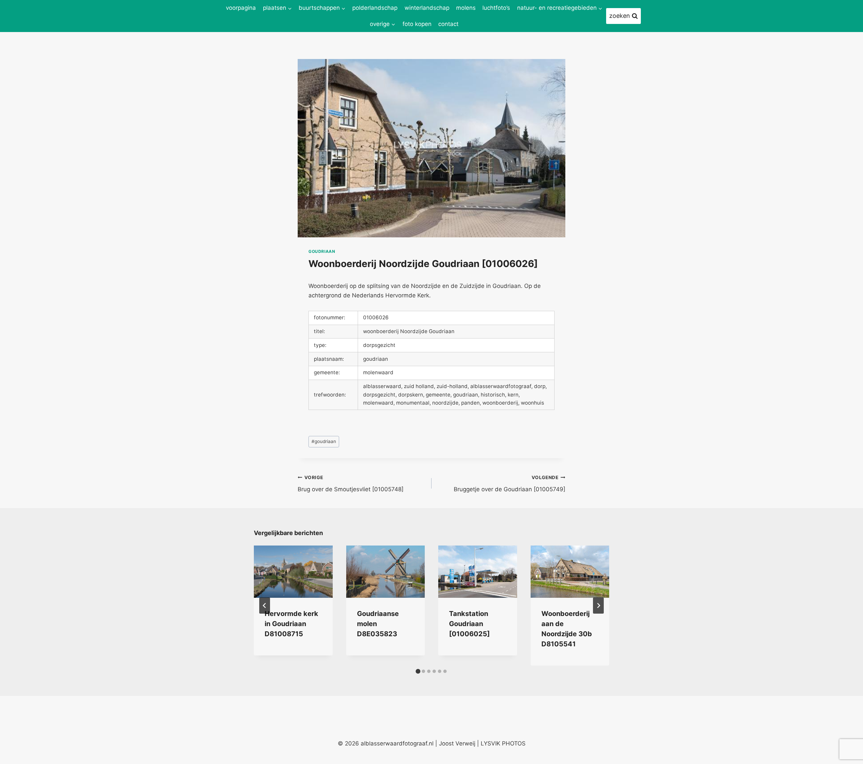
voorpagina (241, 7)
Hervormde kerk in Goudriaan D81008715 (291, 624)
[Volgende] (598, 605)
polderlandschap (374, 7)
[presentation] (293, 572)
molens (466, 7)
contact (448, 24)
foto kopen (417, 24)
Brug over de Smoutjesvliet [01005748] (351, 484)
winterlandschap (427, 7)
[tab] (418, 671)
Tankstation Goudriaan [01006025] (469, 624)
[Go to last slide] (264, 605)
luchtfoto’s (496, 7)
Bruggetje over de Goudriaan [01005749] (509, 484)
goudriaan (321, 251)
